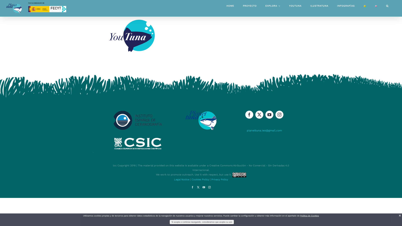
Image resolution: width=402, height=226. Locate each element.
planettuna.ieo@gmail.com (264, 130)
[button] (387, 6)
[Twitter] (259, 115)
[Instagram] (279, 115)
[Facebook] (249, 115)
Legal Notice (181, 179)
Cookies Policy (200, 179)
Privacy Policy (219, 179)
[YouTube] (269, 115)
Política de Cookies (309, 216)
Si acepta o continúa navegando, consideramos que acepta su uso (201, 222)
